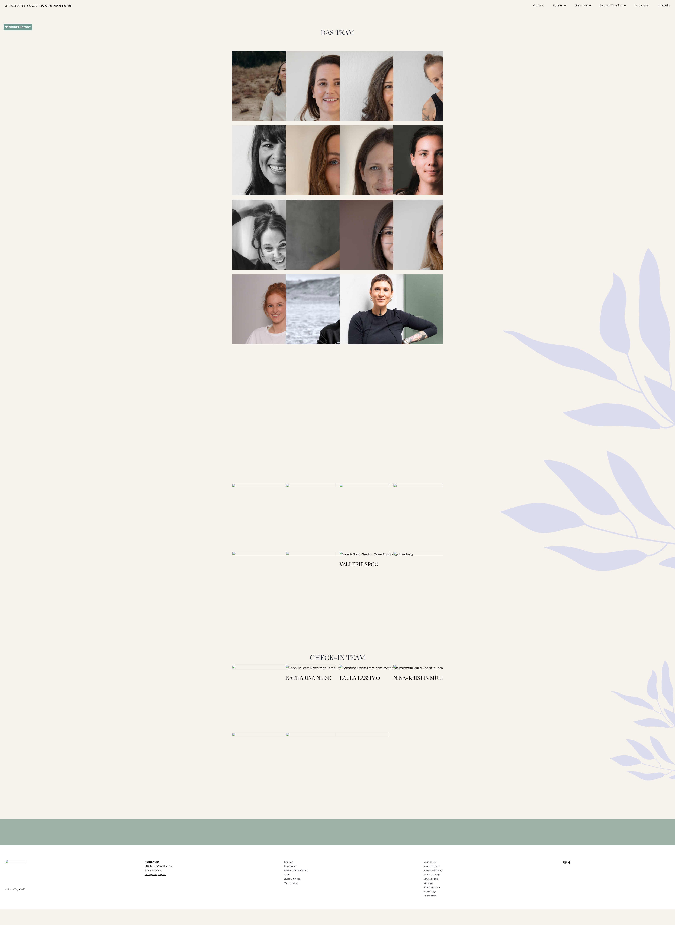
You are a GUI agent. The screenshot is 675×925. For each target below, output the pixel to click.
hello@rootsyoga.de (155, 874)
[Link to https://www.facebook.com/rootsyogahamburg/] (569, 862)
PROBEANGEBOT (19, 27)
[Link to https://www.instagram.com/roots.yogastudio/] (565, 862)
